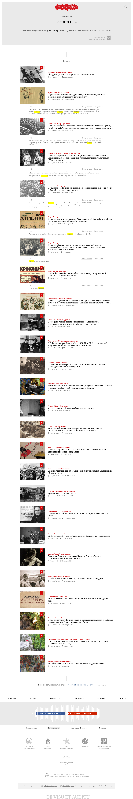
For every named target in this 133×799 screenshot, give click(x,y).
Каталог (122, 698)
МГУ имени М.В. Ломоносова (29, 747)
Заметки (101, 698)
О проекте (103, 728)
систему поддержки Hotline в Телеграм (97, 786)
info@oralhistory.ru (50, 786)
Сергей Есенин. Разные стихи (81, 685)
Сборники (11, 698)
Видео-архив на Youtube (82, 713)
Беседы (33, 698)
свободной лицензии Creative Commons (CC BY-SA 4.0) (69, 776)
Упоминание (66, 17)
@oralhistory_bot (68, 786)
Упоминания (53, 728)
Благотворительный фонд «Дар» (66, 763)
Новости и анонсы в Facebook (51, 713)
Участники (78, 698)
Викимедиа (85, 746)
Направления (31, 728)
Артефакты (55, 698)
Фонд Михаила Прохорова (66, 747)
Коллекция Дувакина (78, 728)
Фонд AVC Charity (47, 747)
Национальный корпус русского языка (104, 747)
